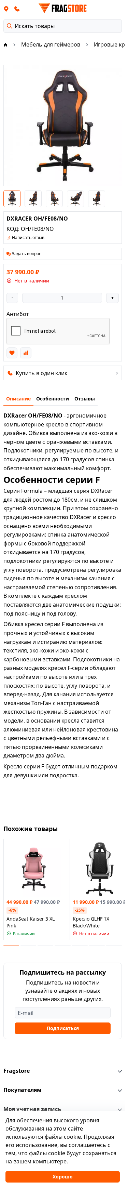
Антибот (17, 314)
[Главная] (5, 44)
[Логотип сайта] (63, 8)
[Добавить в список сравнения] (25, 352)
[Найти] (9, 26)
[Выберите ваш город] (6, 8)
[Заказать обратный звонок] (17, 8)
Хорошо (63, 1176)
